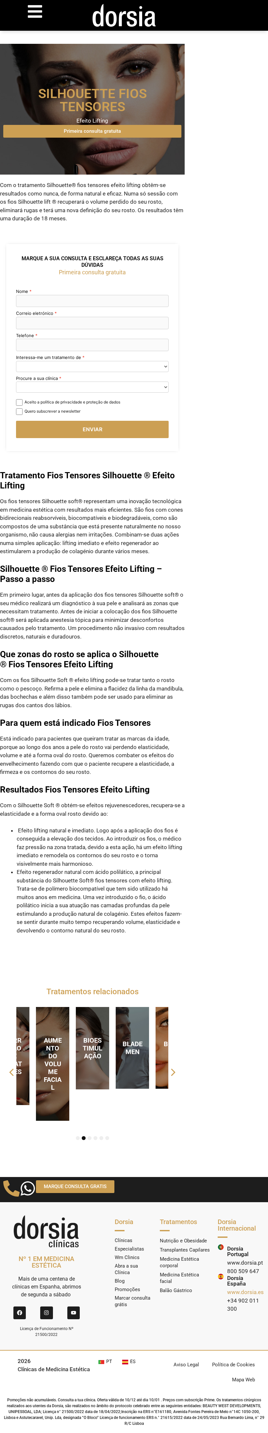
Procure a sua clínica (37, 378)
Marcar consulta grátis (132, 1301)
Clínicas (123, 1240)
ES (133, 1361)
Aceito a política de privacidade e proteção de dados (72, 402)
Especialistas (129, 1249)
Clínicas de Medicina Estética (54, 1369)
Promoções (127, 1289)
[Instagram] (46, 1312)
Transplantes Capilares (185, 1250)
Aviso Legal (186, 1365)
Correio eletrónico (34, 313)
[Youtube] (73, 1312)
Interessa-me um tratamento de (48, 357)
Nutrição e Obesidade (183, 1241)
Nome (22, 291)
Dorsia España (236, 1281)
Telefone (25, 335)
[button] (11, 1072)
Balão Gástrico (176, 1290)
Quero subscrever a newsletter (52, 411)
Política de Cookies (233, 1365)
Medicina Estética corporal (179, 1262)
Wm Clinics (127, 1257)
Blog (120, 1281)
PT (109, 1361)
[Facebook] (19, 1312)
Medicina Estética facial (179, 1278)
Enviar (92, 429)
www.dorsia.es (245, 1292)
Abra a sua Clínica (126, 1269)
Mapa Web (243, 1380)
